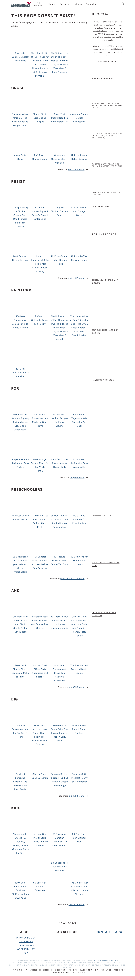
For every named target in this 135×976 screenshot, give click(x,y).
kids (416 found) (77, 904)
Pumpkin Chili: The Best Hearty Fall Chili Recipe (79, 778)
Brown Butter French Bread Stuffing (79, 729)
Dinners (51, 4)
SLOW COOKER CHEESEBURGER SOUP (105, 564)
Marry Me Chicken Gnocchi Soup (59, 211)
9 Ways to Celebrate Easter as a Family (20, 57)
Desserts (64, 4)
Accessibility (26, 949)
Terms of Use (26, 945)
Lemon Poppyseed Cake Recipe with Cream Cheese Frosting (40, 264)
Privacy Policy (26, 938)
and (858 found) (77, 687)
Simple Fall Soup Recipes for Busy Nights (20, 463)
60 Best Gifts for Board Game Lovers (79, 560)
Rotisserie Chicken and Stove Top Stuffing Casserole (59, 673)
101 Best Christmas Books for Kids (20, 373)
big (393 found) (77, 796)
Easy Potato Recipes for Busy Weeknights (79, 463)
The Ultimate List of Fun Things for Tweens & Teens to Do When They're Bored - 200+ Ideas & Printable (40, 64)
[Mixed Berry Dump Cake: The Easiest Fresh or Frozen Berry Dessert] (101, 99)
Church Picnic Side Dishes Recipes (40, 118)
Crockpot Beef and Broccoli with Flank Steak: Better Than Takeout (20, 624)
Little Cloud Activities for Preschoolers (79, 519)
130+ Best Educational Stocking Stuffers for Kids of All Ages (20, 890)
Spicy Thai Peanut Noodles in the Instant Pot (59, 118)
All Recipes (38, 4)
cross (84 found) (76, 169)
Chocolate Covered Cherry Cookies (59, 159)
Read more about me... (107, 61)
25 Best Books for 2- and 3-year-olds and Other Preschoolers (20, 564)
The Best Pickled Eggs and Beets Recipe (79, 669)
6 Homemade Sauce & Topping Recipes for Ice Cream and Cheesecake (20, 422)
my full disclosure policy (105, 960)
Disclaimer (26, 942)
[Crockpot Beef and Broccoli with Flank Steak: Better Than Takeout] (101, 129)
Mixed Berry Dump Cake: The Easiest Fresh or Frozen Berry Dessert (59, 733)
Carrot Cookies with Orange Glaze (79, 211)
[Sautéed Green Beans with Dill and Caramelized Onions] (101, 159)
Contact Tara (108, 932)
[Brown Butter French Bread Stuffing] (101, 187)
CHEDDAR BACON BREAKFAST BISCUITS (105, 281)
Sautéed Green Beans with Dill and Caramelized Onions (107, 165)
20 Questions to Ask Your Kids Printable (59, 867)
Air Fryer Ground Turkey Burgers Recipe (59, 260)
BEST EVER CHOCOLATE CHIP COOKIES (105, 331)
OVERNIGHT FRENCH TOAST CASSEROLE (104, 614)
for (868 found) (77, 477)
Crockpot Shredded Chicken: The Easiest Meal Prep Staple (20, 782)
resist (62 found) (76, 278)
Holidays (77, 4)
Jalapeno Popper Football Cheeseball (79, 118)
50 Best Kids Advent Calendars (39, 886)
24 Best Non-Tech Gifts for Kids (79, 838)
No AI (26, 953)
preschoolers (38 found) (72, 578)
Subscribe (91, 4)
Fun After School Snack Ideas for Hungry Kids (59, 463)
